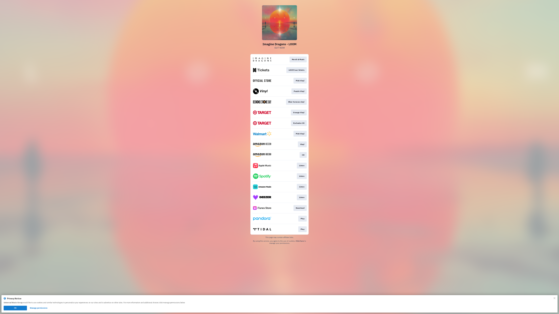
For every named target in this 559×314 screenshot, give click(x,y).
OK (15, 308)
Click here (300, 241)
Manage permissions (38, 308)
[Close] (554, 298)
